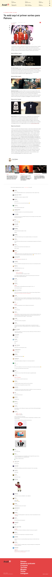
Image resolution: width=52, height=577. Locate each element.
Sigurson (16, 493)
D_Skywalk (16, 536)
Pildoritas (41, 5)
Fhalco (16, 311)
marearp (16, 283)
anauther (16, 470)
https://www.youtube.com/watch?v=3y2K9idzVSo (23, 293)
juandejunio (17, 358)
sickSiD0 (16, 261)
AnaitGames (14, 22)
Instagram (24, 573)
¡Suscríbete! (13, 2)
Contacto (24, 565)
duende (16, 322)
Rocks (15, 453)
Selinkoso (16, 479)
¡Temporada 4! (13, 5)
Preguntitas (41, 2)
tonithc (16, 405)
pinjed (16, 295)
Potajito (16, 205)
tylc (15, 449)
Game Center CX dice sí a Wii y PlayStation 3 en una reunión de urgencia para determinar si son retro (12, 177)
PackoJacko (16, 547)
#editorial (13, 23)
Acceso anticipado (28, 5)
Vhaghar (16, 234)
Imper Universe (17, 345)
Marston (16, 401)
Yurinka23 (16, 224)
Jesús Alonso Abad (18, 526)
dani (15, 392)
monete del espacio (18, 194)
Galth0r (16, 354)
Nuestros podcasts (27, 563)
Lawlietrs (16, 387)
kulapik (16, 339)
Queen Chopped (17, 329)
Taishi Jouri (17, 461)
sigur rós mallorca (18, 290)
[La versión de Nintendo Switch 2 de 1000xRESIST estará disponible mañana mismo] (40, 169)
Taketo (16, 190)
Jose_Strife (17, 334)
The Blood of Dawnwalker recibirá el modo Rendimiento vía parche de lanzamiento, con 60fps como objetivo (26, 177)
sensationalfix (17, 256)
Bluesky (23, 569)
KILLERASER (16, 214)
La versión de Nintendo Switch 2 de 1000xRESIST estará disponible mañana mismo (39, 177)
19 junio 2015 (16, 548)
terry (15, 244)
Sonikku (16, 411)
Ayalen (16, 517)
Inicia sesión (26, 187)
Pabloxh (16, 532)
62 (40, 22)
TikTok (22, 571)
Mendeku (16, 199)
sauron (16, 474)
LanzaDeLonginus (17, 349)
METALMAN (16, 228)
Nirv (15, 219)
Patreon (23, 561)
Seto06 (16, 278)
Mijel (16, 307)
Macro (16, 250)
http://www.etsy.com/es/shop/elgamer (20, 551)
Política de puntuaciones (8, 573)
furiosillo (16, 465)
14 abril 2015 (16, 191)
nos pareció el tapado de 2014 (35, 68)
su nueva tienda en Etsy (35, 123)
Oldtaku (16, 381)
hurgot (16, 503)
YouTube (23, 567)
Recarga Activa (27, 2)
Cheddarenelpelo (17, 209)
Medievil (16, 265)
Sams (15, 370)
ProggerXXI (16, 522)
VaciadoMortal (17, 270)
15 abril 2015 (16, 537)
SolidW (16, 318)
